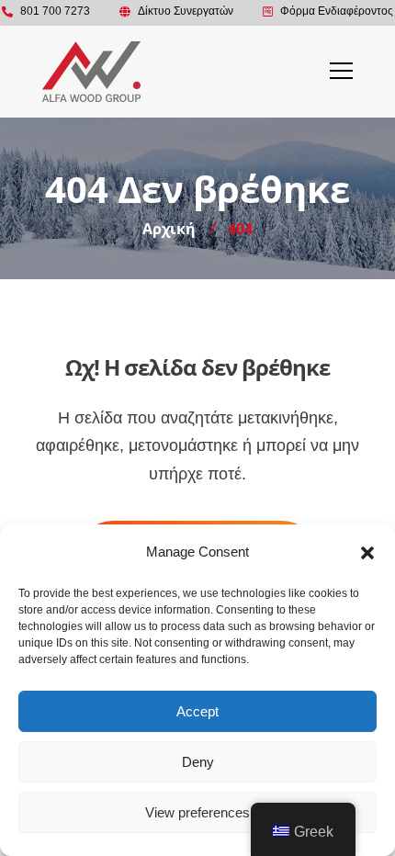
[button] (367, 553)
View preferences (197, 812)
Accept (197, 711)
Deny (198, 762)
